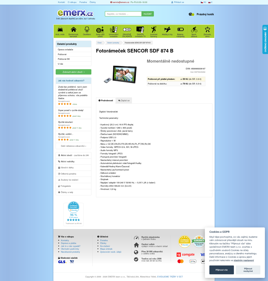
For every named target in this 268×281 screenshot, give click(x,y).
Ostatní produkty (113, 42)
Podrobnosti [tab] (106, 100)
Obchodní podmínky (70, 248)
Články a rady (66, 192)
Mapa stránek (106, 248)
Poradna (83, 2)
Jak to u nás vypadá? (70, 246)
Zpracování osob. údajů (110, 251)
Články (93, 2)
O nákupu (72, 2)
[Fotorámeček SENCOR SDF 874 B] (120, 74)
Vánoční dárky (67, 167)
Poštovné (62, 54)
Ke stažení (105, 246)
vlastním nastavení (244, 260)
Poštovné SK (64, 59)
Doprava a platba (68, 243)
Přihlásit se (178, 2)
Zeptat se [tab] (125, 100)
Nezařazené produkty (70, 251)
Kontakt (61, 2)
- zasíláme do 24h (75, 155)
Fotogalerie (65, 185)
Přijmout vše (222, 270)
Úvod (99, 42)
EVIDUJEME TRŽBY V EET (170, 276)
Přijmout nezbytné (248, 269)
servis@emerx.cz (120, 2)
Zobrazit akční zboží (73, 71)
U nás (60, 64)
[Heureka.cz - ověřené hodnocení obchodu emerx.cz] (73, 213)
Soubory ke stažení (69, 179)
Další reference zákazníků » (73, 145)
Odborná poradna (68, 173)
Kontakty (65, 240)
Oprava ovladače (65, 49)
